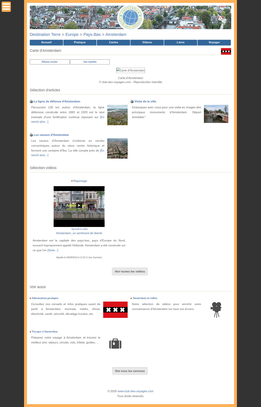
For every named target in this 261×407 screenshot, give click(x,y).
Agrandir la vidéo (79, 229)
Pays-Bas (92, 34)
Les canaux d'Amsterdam (51, 134)
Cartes (113, 42)
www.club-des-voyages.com (136, 391)
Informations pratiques (45, 298)
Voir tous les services (130, 371)
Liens (181, 42)
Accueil (46, 42)
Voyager (214, 42)
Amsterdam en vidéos (145, 298)
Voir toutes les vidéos (130, 271)
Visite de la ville (145, 101)
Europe (72, 34)
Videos (147, 42)
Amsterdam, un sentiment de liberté (79, 233)
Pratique (80, 42)
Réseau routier (50, 62)
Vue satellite (89, 62)
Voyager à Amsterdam (45, 331)
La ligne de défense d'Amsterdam (57, 101)
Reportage (80, 180)
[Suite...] (53, 250)
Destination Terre (45, 34)
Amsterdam (115, 34)
